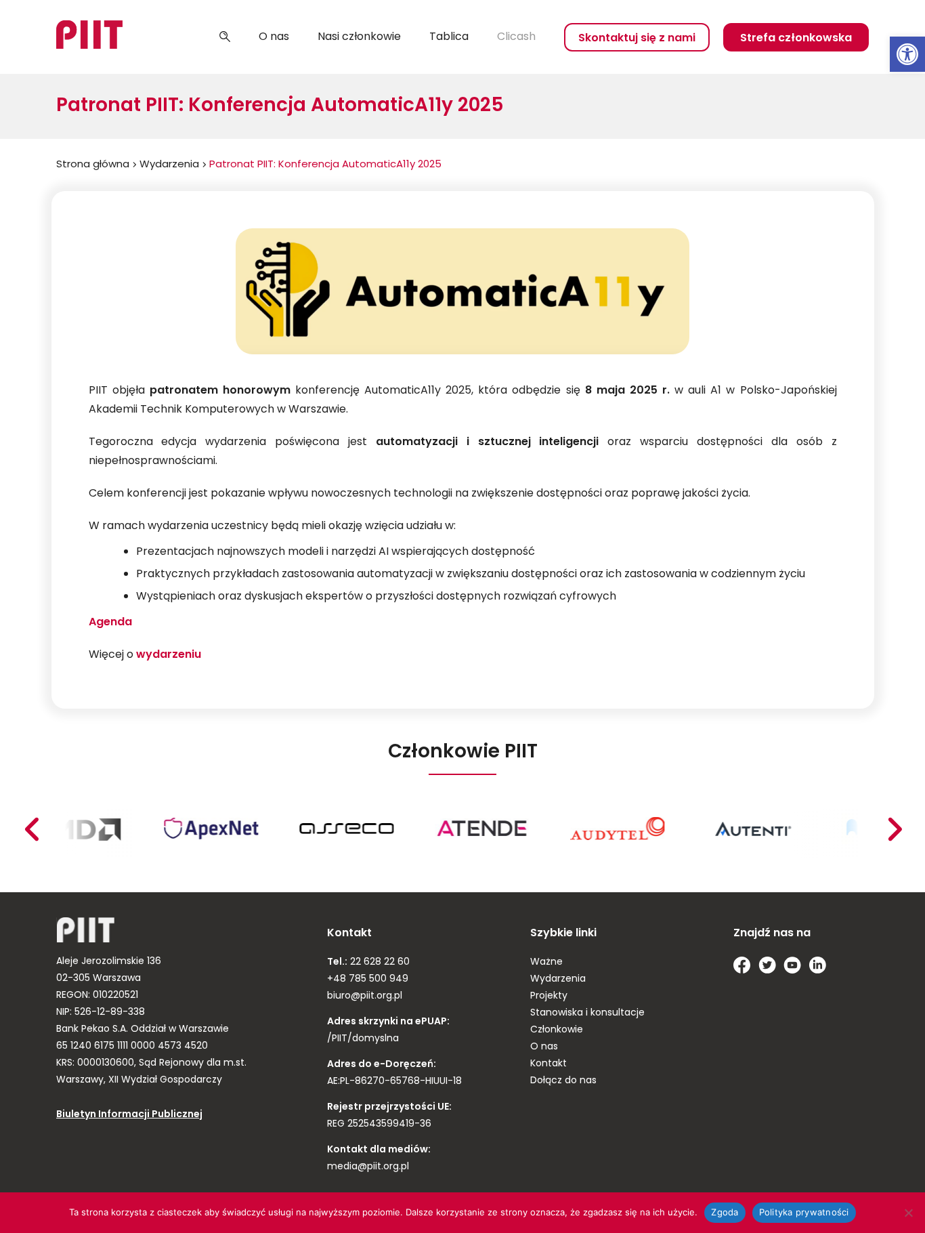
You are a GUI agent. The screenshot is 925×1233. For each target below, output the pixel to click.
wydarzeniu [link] (168, 655)
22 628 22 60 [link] (378, 962)
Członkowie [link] (556, 1030)
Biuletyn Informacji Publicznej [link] (129, 1115)
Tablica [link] (449, 37)
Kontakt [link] (548, 1064)
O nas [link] (274, 37)
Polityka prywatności (804, 1212)
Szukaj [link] (224, 37)
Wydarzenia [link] (169, 164)
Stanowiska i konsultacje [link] (587, 1013)
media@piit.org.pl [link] (368, 1167)
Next (31, 829)
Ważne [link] (546, 962)
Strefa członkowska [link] (796, 38)
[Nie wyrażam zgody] (908, 1212)
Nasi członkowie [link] (359, 37)
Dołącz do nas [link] (563, 1081)
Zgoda (724, 1212)
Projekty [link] (548, 996)
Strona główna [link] (92, 164)
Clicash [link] (516, 37)
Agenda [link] (110, 622)
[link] (907, 54)
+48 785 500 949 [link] (367, 979)
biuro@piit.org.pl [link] (364, 996)
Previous (894, 829)
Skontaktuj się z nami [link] (636, 38)
